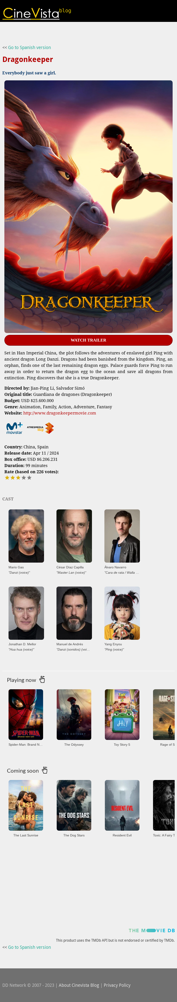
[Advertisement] (88, 889)
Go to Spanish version (29, 47)
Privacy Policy (117, 985)
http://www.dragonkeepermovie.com (59, 413)
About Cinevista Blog (79, 985)
